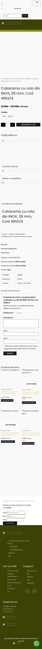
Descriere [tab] (4, 245)
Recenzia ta (8, 318)
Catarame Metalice (25, 78)
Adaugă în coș (28, 125)
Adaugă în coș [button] (7, 400)
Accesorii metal (14, 78)
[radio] (3, 116)
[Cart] (36, 3)
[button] (2, 229)
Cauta (25, 15)
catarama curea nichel (13, 236)
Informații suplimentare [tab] (9, 249)
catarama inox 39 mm (26, 236)
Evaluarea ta (8, 313)
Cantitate (4, 112)
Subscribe (10, 523)
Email (5, 338)
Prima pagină (4, 78)
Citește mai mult (29, 402)
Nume (5, 331)
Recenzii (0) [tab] (5, 253)
